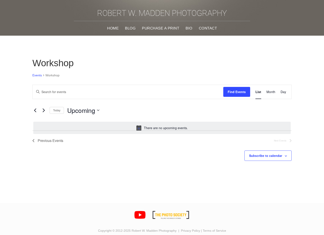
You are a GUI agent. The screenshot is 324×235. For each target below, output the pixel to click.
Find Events (237, 92)
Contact (208, 28)
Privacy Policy (190, 230)
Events (37, 75)
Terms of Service (214, 230)
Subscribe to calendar (265, 155)
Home (113, 28)
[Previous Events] (35, 110)
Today (56, 110)
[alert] (162, 128)
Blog (130, 28)
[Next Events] (43, 110)
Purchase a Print (160, 28)
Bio (189, 28)
